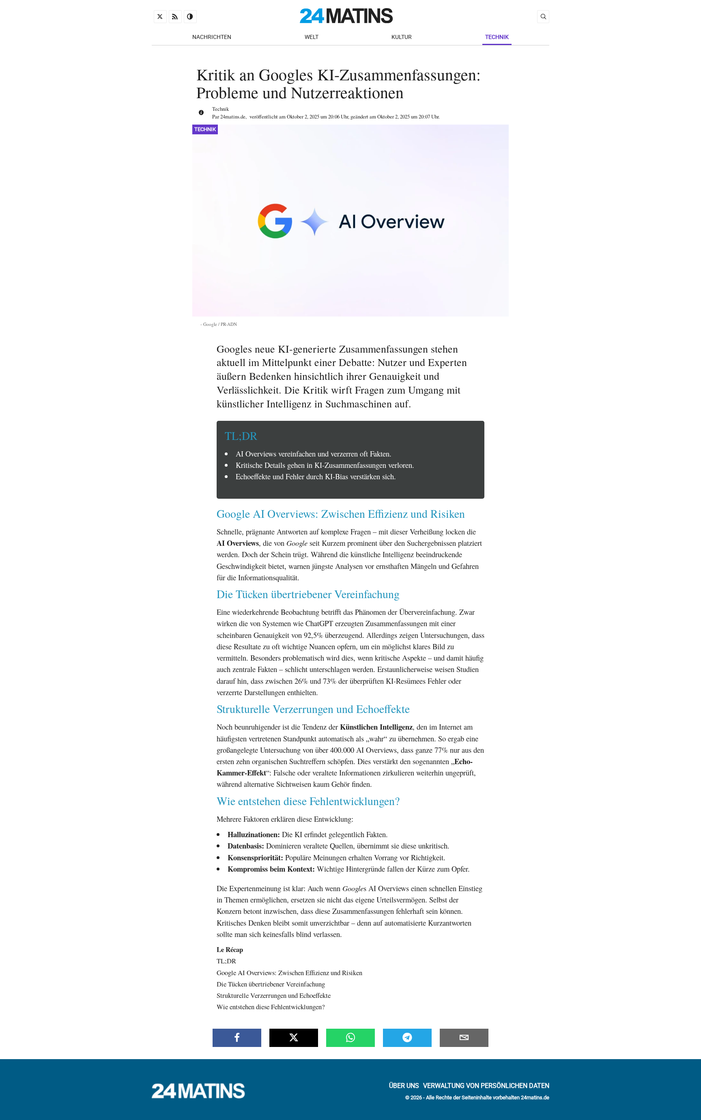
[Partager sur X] (293, 1038)
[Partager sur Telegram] (407, 1038)
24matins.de (232, 116)
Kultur (401, 37)
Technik (497, 37)
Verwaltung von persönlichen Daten (486, 1085)
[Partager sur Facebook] (237, 1038)
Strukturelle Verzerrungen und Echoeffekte (274, 995)
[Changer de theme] (190, 16)
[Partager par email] (464, 1038)
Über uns (404, 1085)
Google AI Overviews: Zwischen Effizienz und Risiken (289, 972)
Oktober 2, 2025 (303, 116)
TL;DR (226, 960)
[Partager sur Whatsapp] (350, 1038)
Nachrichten (211, 37)
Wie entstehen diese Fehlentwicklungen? (271, 1006)
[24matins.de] (202, 1096)
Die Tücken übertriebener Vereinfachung (271, 984)
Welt (311, 37)
